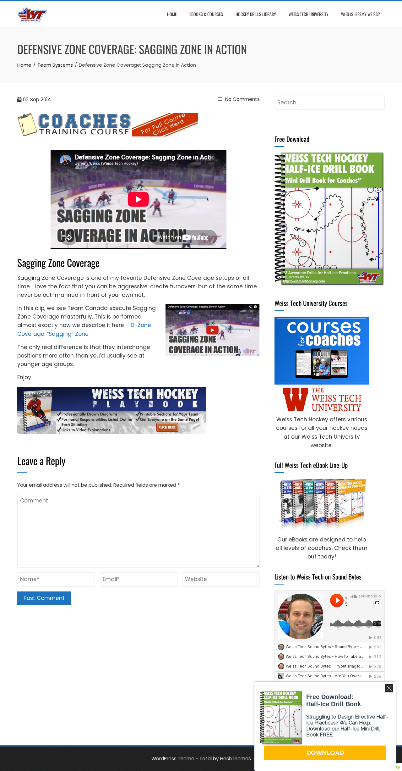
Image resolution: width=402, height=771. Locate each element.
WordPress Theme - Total (181, 758)
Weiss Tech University (309, 14)
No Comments (242, 99)
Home (172, 14)
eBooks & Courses (206, 14)
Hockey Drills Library (256, 14)
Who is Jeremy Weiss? (360, 14)
